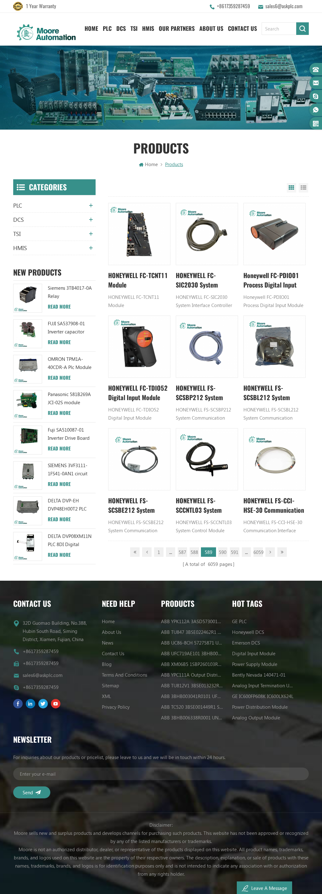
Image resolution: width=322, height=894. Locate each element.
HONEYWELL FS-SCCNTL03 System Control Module (199, 505)
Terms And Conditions (124, 675)
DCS (121, 28)
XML (106, 696)
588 (194, 552)
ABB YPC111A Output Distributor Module (192, 675)
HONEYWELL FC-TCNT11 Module (138, 280)
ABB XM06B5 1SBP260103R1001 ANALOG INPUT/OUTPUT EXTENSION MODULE (192, 664)
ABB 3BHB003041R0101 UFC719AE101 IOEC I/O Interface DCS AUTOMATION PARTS (192, 696)
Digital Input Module (253, 653)
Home (91, 28)
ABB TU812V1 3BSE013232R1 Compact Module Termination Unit (192, 685)
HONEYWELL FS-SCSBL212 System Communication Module (273, 393)
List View (303, 188)
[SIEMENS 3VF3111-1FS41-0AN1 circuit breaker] (28, 475)
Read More (59, 307)
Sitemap (110, 685)
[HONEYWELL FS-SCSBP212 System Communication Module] (207, 347)
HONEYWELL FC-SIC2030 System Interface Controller (201, 280)
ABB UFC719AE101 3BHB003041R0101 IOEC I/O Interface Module (192, 653)
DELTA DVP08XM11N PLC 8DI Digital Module (70, 540)
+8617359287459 (233, 6)
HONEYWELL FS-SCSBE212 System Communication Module (138, 505)
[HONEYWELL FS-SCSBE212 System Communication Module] (139, 459)
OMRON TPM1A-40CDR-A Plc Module (70, 363)
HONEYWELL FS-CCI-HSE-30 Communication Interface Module (273, 505)
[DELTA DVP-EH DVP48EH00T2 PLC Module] (28, 511)
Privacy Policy (116, 707)
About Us (211, 28)
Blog (107, 664)
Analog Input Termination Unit (263, 685)
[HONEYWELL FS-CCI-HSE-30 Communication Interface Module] (274, 459)
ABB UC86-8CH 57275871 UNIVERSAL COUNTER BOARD (192, 643)
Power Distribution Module (260, 707)
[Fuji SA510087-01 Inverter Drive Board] (28, 440)
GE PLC (239, 621)
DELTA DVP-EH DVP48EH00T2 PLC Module (67, 505)
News (107, 643)
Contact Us (242, 28)
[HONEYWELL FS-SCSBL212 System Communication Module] (274, 347)
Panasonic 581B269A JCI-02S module (69, 398)
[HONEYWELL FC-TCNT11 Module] (139, 234)
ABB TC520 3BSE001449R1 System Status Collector (192, 707)
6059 (258, 552)
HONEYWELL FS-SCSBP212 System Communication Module (206, 393)
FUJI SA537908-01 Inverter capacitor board (66, 328)
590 (222, 552)
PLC (107, 28)
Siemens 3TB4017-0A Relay (70, 292)
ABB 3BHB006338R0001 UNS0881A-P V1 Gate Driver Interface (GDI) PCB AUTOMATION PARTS (192, 717)
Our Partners (177, 28)
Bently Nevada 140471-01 (259, 675)
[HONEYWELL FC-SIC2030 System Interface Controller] (207, 234)
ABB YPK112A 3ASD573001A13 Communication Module (192, 621)
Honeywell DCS (248, 632)
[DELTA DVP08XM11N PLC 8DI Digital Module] (28, 546)
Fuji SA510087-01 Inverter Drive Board (69, 434)
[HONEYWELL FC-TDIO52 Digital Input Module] (139, 347)
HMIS (148, 28)
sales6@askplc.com (284, 6)
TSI (133, 28)
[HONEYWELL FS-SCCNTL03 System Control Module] (207, 459)
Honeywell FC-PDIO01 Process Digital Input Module (271, 280)
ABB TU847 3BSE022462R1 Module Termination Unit (192, 632)
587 (182, 552)
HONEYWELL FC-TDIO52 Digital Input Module (138, 393)
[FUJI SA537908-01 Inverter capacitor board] (28, 334)
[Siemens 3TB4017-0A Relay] (28, 298)
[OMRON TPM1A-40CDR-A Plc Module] (28, 369)
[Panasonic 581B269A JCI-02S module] (28, 404)
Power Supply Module (254, 664)
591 (234, 552)
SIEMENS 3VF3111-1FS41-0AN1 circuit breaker (67, 470)
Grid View (291, 188)
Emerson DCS (246, 643)
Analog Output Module (256, 717)
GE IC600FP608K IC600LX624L (262, 696)
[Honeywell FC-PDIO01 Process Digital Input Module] (274, 234)
